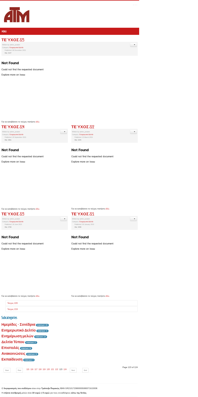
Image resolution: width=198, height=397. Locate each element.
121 (52, 369)
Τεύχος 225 (12, 39)
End (85, 370)
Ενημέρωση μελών (17, 336)
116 (31, 369)
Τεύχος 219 (12, 309)
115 (27, 369)
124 (65, 369)
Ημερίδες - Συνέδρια (18, 324)
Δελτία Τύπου (12, 342)
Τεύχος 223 (12, 213)
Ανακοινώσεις (13, 353)
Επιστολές (10, 347)
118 (40, 369)
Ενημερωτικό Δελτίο (16, 47)
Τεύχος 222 (112, 126)
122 (56, 369)
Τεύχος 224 (12, 126)
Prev (19, 370)
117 (35, 369)
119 (44, 369)
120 (48, 369)
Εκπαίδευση (11, 359)
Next (73, 370)
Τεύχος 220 (12, 303)
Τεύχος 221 (112, 213)
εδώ (37, 122)
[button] (192, 45)
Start (7, 370)
